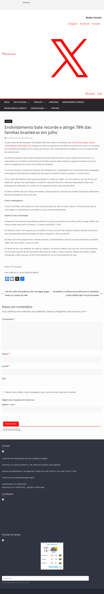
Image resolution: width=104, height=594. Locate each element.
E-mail (6, 366)
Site (4, 378)
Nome (6, 354)
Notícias (8, 121)
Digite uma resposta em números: (18, 399)
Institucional (20, 102)
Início (7, 102)
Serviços (38, 102)
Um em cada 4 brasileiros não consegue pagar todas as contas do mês (27, 293)
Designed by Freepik (24, 582)
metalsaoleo (28, 138)
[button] (28, 102)
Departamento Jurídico (15, 108)
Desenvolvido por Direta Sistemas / (10, 582)
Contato (55, 108)
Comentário (8, 319)
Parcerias (53, 102)
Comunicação (37, 108)
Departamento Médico (73, 102)
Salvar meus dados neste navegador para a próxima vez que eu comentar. (40, 392)
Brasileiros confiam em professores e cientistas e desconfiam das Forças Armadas (76, 293)
